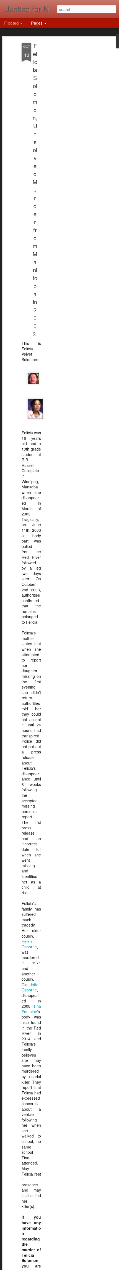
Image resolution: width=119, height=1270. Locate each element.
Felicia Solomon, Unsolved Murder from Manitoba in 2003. (35, 190)
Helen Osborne (29, 943)
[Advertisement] (71, 130)
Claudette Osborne (30, 987)
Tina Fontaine (31, 1008)
